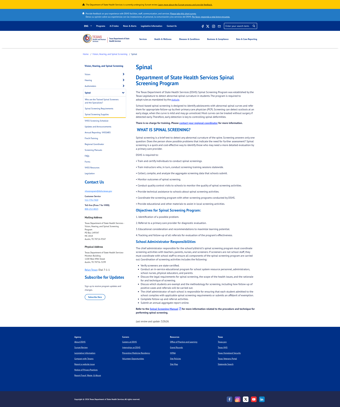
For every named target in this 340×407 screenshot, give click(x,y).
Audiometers (90, 86)
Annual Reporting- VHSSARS (98, 132)
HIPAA (173, 353)
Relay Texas (91, 269)
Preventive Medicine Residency (136, 353)
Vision (87, 74)
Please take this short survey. (183, 13)
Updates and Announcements (98, 126)
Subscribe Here (95, 297)
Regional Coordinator (94, 144)
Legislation (90, 173)
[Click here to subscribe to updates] (219, 26)
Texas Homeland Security (229, 353)
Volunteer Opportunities (133, 358)
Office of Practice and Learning (183, 342)
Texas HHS (223, 347)
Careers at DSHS (129, 342)
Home (86, 54)
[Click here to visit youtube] (254, 399)
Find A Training (91, 138)
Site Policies (175, 358)
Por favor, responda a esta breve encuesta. (211, 16)
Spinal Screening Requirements (99, 108)
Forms (87, 161)
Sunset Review (81, 347)
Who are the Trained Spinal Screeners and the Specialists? (102, 101)
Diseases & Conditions (189, 39)
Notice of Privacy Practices (86, 369)
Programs (100, 26)
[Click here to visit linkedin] (262, 399)
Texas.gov (222, 342)
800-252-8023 (91, 209)
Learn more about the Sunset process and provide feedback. (185, 4)
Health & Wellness (162, 39)
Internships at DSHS (131, 347)
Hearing (88, 80)
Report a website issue (84, 364)
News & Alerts (129, 26)
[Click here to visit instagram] (213, 26)
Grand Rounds (176, 347)
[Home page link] (106, 38)
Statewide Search (225, 364)
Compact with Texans (84, 358)
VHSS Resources (92, 167)
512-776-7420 (91, 200)
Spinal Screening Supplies (97, 114)
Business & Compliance (218, 39)
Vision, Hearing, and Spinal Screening (109, 54)
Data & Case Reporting (246, 39)
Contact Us (172, 26)
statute (175, 99)
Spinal (88, 92)
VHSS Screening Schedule (96, 120)
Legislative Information (151, 26)
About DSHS (80, 342)
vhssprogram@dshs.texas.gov (98, 191)
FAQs (87, 156)
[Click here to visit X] (208, 26)
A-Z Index (114, 26)
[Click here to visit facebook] (202, 26)
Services (143, 39)
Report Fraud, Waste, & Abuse (87, 375)
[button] (124, 74)
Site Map (174, 364)
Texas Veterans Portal (227, 358)
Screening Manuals (93, 150)
